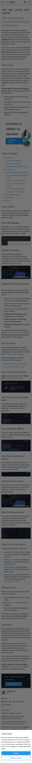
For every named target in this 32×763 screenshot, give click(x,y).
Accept (16, 753)
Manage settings (16, 758)
